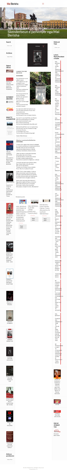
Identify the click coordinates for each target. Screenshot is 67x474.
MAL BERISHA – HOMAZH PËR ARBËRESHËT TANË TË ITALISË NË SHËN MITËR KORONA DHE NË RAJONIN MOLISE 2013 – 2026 (57, 327)
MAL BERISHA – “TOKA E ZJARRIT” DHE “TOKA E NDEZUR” (57, 163)
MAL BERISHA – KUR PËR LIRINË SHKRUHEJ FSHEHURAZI (57, 90)
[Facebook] (33, 471)
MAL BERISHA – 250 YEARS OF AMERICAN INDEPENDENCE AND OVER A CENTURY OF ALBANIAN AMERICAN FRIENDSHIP (22, 214)
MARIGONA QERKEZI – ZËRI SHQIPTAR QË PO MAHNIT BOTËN (57, 265)
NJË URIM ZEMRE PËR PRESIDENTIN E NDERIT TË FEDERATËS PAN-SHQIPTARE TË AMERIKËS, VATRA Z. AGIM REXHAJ (57, 221)
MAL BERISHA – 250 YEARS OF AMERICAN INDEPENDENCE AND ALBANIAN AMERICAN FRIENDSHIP (57, 182)
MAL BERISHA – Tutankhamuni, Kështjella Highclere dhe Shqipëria (57, 123)
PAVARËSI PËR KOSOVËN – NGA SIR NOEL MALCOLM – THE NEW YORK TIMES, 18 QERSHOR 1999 (57, 247)
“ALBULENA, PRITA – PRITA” (57, 275)
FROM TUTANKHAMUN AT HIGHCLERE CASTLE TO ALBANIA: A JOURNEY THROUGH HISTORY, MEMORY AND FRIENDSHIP (57, 143)
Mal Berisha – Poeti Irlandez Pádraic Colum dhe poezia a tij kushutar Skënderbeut (45, 209)
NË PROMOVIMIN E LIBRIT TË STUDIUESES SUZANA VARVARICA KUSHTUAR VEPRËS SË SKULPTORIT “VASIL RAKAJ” (57, 353)
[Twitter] (36, 471)
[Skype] (31, 471)
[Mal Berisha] (12, 3)
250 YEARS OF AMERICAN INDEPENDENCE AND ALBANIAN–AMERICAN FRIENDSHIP (57, 200)
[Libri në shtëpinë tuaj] (57, 431)
